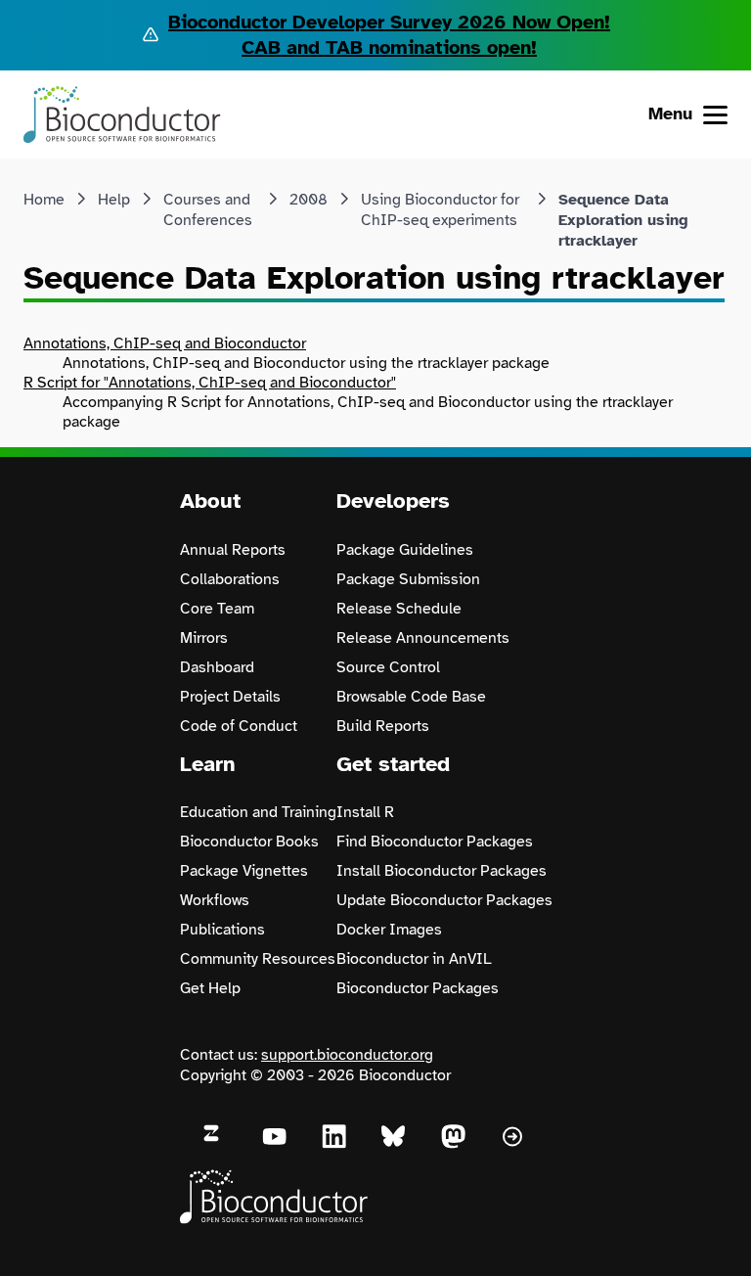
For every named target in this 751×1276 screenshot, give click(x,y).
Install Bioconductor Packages (441, 871)
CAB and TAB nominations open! (389, 47)
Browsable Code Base (411, 696)
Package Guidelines (404, 550)
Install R (365, 812)
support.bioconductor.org (347, 1055)
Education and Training (258, 812)
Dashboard (217, 667)
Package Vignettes (244, 871)
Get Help (210, 988)
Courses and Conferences (207, 210)
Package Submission (408, 579)
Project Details (230, 696)
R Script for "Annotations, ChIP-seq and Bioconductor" (209, 382)
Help (114, 199)
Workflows (214, 900)
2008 (308, 199)
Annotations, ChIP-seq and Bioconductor (164, 343)
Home (44, 199)
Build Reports (382, 726)
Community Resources (257, 959)
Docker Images (389, 929)
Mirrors (204, 638)
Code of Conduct (238, 726)
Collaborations (230, 579)
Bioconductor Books (249, 841)
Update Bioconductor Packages (444, 900)
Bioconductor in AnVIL (414, 959)
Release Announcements (422, 638)
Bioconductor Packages (417, 988)
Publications (222, 929)
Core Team (217, 608)
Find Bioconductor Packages (434, 841)
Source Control (388, 667)
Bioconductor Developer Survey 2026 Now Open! (389, 22)
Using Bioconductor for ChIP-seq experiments (440, 210)
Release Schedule (399, 608)
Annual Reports (233, 550)
